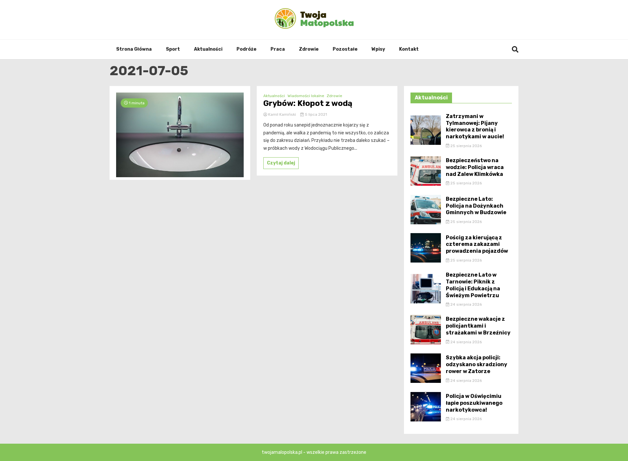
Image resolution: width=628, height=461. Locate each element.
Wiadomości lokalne (306, 96)
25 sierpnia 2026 (465, 146)
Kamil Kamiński (282, 114)
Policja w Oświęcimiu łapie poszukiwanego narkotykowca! (474, 403)
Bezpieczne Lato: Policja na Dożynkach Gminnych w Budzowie (476, 206)
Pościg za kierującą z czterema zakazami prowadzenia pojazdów (477, 244)
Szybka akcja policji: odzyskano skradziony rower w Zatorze (476, 364)
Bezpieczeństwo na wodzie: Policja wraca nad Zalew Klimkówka (475, 167)
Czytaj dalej (281, 163)
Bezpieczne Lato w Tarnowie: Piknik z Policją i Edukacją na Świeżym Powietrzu (473, 285)
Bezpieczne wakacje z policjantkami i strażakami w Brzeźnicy (478, 326)
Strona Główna (134, 49)
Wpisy (378, 49)
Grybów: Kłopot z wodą (307, 103)
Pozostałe (345, 49)
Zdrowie (309, 49)
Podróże (246, 49)
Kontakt (409, 49)
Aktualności (208, 49)
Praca (277, 49)
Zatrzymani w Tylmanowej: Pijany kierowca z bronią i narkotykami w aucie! (475, 126)
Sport (173, 49)
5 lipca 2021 (315, 114)
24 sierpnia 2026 (465, 304)
